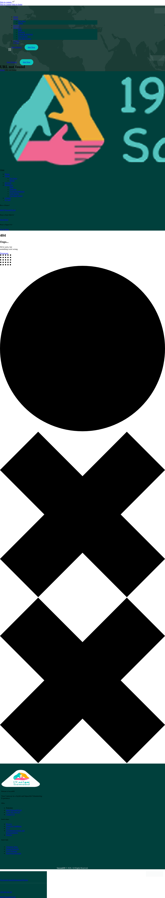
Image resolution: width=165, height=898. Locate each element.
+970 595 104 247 (6, 892)
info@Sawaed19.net (8, 210)
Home (2, 70)
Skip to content (6, 2)
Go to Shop (4, 229)
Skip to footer (17, 4)
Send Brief (4, 220)
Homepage (4, 253)
